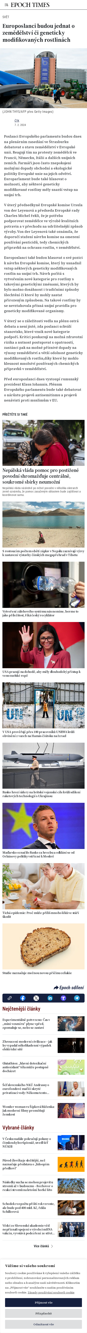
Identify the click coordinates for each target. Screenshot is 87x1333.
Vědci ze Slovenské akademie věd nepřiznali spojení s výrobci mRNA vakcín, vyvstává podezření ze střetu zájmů (28, 1229)
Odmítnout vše (43, 1324)
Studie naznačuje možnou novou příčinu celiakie (37, 973)
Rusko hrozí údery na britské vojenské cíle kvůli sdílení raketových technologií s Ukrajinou (41, 794)
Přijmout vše (43, 1303)
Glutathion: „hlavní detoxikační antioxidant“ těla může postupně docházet (25, 1067)
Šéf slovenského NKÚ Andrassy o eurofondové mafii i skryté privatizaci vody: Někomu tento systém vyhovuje (25, 1089)
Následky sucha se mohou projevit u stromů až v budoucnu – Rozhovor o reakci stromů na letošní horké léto (27, 1186)
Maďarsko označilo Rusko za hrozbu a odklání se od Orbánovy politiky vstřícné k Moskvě (38, 854)
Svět (5, 17)
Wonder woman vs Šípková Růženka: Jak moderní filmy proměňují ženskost (28, 1111)
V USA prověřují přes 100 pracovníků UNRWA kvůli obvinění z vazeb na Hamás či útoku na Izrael (38, 734)
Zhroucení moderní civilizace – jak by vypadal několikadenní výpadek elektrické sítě (27, 1045)
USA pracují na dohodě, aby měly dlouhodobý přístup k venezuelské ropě (41, 673)
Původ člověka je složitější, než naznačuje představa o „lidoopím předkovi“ (25, 1164)
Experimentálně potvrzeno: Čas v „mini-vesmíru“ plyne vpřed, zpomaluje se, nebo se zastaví (26, 1024)
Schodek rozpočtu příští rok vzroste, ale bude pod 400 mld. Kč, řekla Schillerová (28, 1208)
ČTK (17, 120)
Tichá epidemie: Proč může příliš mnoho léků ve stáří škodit (40, 915)
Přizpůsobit (43, 1313)
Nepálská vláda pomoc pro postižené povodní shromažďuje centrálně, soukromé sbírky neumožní (40, 476)
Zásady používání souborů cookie (51, 1292)
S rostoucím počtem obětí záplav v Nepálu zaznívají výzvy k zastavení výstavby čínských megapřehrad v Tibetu (43, 553)
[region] (43, 1296)
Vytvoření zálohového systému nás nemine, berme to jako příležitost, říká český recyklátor (40, 613)
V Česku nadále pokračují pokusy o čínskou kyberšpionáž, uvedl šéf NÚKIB (26, 1143)
